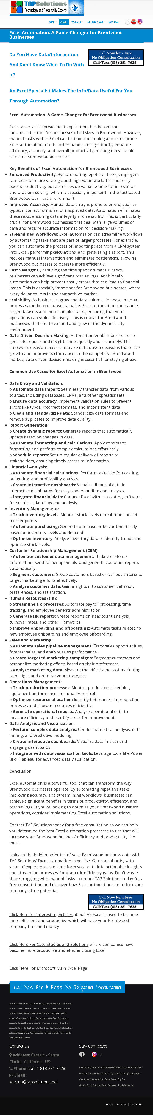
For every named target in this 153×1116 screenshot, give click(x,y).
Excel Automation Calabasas (19, 1013)
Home (51, 22)
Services (121, 1104)
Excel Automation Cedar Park (36, 1033)
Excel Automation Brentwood (20, 1003)
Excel (63, 22)
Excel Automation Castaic (59, 1028)
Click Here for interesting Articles (41, 914)
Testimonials (95, 22)
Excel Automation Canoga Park (28, 1018)
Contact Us (136, 1104)
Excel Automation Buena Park (40, 1008)
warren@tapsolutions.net (33, 1081)
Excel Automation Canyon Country (51, 1018)
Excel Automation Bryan (63, 1003)
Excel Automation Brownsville (43, 1003)
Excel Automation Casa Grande (38, 1028)
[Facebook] (127, 21)
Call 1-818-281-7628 (47, 1068)
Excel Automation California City (42, 1013)
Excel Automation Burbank (60, 1008)
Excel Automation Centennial (20, 1038)
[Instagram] (140, 21)
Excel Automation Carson (55, 1023)
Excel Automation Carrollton (35, 1023)
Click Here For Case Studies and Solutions (48, 944)
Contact (114, 22)
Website (76, 22)
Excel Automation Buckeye (19, 1008)
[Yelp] (133, 21)
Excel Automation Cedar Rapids (59, 1033)
